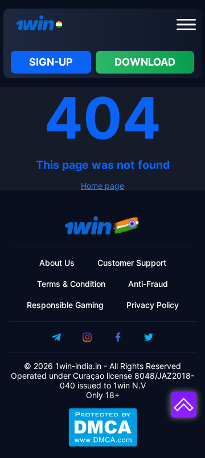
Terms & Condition (71, 284)
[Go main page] (36, 24)
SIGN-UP (51, 62)
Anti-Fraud (148, 284)
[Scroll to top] (183, 405)
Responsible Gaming (65, 305)
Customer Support (131, 262)
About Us (57, 262)
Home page (102, 186)
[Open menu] (186, 24)
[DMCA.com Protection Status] (102, 427)
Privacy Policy (152, 305)
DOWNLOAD (144, 62)
